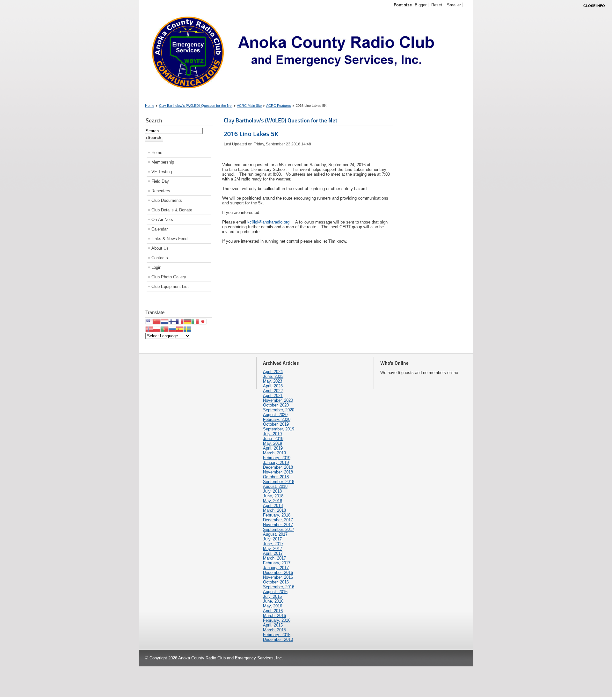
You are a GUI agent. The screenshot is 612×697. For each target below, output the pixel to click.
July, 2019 (272, 433)
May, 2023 (272, 381)
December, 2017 (278, 519)
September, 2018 (278, 481)
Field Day (160, 181)
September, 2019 (278, 429)
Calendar (159, 229)
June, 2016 (273, 601)
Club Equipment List (170, 286)
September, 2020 (278, 409)
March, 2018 (274, 510)
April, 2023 (273, 386)
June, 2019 (273, 438)
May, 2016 (272, 606)
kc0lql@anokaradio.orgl (268, 222)
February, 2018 (276, 515)
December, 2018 (278, 467)
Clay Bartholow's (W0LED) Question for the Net (195, 105)
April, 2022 (273, 390)
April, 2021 (273, 395)
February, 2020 (276, 419)
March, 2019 (274, 453)
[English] (149, 321)
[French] (180, 321)
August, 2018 (275, 486)
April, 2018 (273, 505)
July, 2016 (272, 596)
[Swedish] (187, 328)
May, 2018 (272, 500)
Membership (162, 162)
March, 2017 (274, 558)
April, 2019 (273, 448)
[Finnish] (172, 321)
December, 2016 (278, 572)
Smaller (454, 5)
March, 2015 (274, 629)
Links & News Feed (169, 238)
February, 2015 (276, 634)
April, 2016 (273, 610)
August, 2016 (275, 591)
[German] (187, 321)
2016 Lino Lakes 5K (251, 134)
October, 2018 (276, 476)
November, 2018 (278, 472)
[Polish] (157, 328)
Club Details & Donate (171, 210)
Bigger (420, 5)
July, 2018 (272, 491)
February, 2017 (276, 563)
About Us (160, 248)
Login (156, 267)
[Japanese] (203, 321)
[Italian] (195, 321)
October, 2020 (276, 405)
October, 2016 (276, 582)
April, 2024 (273, 371)
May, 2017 (272, 548)
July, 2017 (272, 539)
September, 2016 (278, 586)
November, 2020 (278, 400)
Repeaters (160, 190)
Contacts (159, 257)
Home (149, 105)
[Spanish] (180, 328)
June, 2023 (273, 376)
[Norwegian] (149, 328)
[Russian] (172, 328)
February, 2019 (276, 457)
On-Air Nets (162, 219)
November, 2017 (278, 524)
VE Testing (161, 171)
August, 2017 (275, 534)
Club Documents (166, 200)
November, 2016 (278, 577)
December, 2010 (278, 639)
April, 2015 (273, 625)
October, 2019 (276, 424)
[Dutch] (164, 321)
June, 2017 (273, 543)
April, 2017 (273, 553)
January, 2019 (276, 462)
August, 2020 (275, 414)
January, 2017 (276, 567)
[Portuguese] (164, 328)
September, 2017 (278, 529)
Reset (436, 5)
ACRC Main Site (249, 105)
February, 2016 (276, 620)
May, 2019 (272, 443)
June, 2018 (273, 496)
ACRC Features (278, 105)
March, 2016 (274, 615)
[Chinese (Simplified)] (157, 321)
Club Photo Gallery (168, 277)
